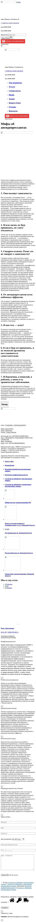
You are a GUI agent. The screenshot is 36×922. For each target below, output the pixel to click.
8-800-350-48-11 (13, 632)
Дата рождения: (6, 839)
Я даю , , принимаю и (17, 886)
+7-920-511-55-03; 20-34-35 (10, 23)
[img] (1, 46)
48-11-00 (3, 632)
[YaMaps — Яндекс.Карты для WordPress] (18, 623)
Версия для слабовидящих (14, 41)
